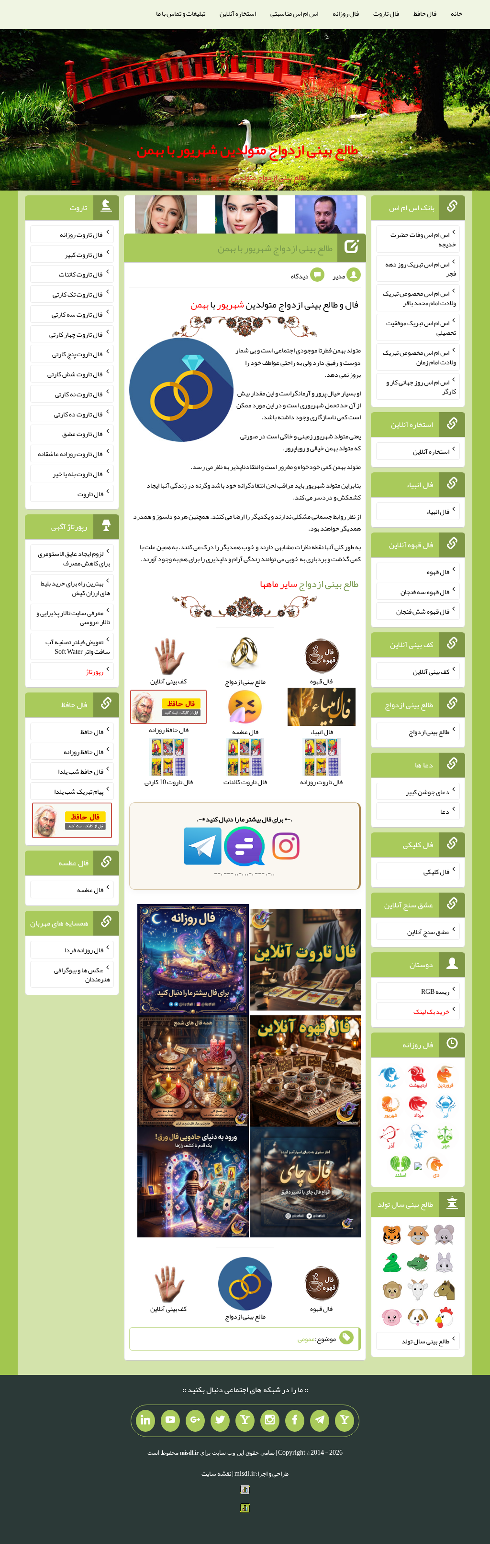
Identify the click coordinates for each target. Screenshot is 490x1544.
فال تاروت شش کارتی (75, 374)
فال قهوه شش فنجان (422, 611)
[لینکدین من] (145, 1421)
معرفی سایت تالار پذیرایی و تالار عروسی (73, 617)
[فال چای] (305, 1184)
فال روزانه (346, 13)
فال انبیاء (437, 511)
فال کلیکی (436, 871)
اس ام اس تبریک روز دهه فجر (420, 268)
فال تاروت (386, 13)
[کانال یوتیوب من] (170, 1421)
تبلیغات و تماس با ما (180, 13)
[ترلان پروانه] (246, 216)
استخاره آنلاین (238, 13)
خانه (456, 13)
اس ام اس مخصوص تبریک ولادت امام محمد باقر (419, 298)
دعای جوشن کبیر (427, 791)
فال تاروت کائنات (81, 274)
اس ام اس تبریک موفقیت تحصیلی (421, 327)
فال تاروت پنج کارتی (77, 354)
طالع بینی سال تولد (425, 1341)
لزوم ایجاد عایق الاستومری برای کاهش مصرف (74, 558)
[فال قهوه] (305, 1073)
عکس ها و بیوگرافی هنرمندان (82, 974)
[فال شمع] (193, 1073)
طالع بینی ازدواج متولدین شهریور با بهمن (247, 149)
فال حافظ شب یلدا (80, 771)
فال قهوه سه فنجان (425, 591)
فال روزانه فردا (84, 950)
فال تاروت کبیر (84, 254)
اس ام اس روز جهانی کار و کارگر (421, 386)
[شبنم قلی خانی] (166, 216)
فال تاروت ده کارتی (78, 413)
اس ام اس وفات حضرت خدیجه (423, 239)
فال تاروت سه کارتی (77, 314)
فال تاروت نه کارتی (79, 394)
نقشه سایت (216, 1473)
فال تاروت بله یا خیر (78, 473)
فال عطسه (90, 889)
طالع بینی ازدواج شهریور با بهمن (275, 247)
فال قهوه (438, 571)
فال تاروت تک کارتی (78, 294)
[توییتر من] (220, 1421)
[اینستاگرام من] (269, 1421)
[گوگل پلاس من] (195, 1421)
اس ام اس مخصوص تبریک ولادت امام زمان (419, 357)
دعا (444, 811)
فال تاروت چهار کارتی (76, 334)
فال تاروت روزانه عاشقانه (70, 453)
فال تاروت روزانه (81, 234)
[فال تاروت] (305, 962)
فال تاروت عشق (82, 433)
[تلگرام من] (319, 1421)
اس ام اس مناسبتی (294, 13)
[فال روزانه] (193, 962)
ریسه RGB (435, 991)
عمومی (306, 1338)
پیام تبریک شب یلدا (78, 791)
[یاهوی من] (344, 1421)
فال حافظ (424, 13)
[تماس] (245, 1421)
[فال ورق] (193, 1184)
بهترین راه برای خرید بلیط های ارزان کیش (75, 587)
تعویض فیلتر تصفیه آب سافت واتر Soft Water (77, 646)
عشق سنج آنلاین (428, 931)
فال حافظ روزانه (83, 751)
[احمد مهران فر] (326, 216)
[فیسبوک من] (294, 1421)
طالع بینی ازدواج (309, 583)
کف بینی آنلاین (431, 671)
